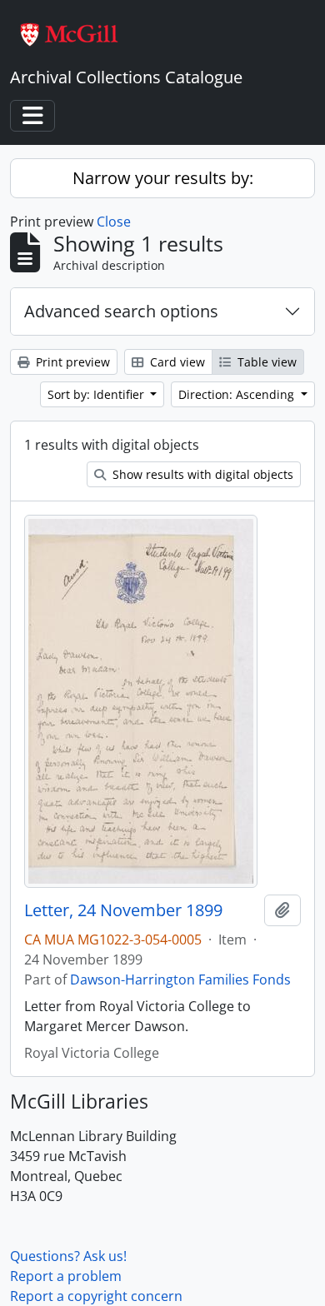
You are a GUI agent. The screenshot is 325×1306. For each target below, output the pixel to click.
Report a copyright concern (96, 1296)
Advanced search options (121, 311)
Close (114, 221)
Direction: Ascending (238, 394)
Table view (265, 362)
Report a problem (66, 1276)
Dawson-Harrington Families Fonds (180, 979)
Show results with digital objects (201, 474)
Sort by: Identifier (98, 394)
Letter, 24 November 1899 (123, 910)
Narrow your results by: (162, 178)
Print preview (71, 362)
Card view (176, 362)
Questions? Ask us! (68, 1256)
